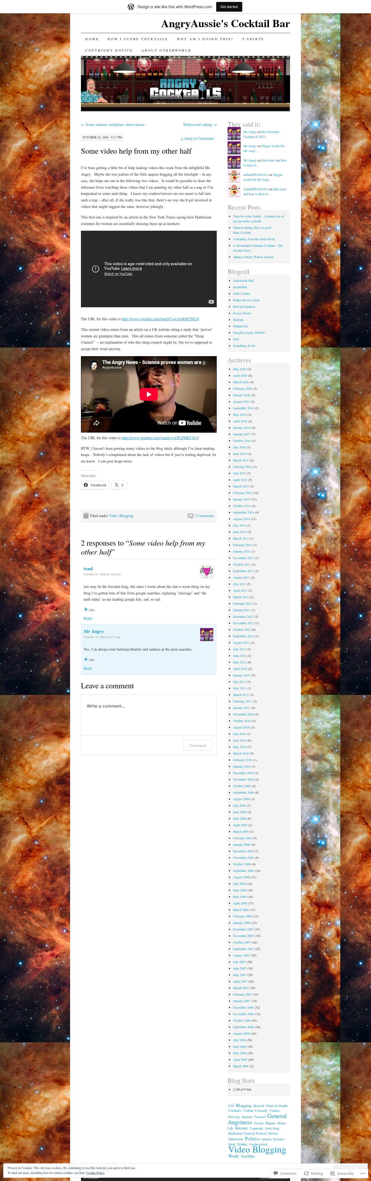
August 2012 (241, 642)
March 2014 (241, 538)
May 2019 (239, 414)
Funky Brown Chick (246, 300)
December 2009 (243, 773)
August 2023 (241, 401)
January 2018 (241, 427)
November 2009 (243, 779)
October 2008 (242, 864)
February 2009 (242, 838)
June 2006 (239, 1046)
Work (233, 1156)
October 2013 (242, 564)
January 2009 (241, 844)
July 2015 (239, 473)
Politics (252, 1138)
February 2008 (242, 916)
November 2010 (243, 714)
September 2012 (243, 636)
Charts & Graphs (277, 1105)
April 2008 (240, 903)
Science (278, 1139)
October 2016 (242, 440)
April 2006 (240, 1059)
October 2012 (242, 629)
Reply (88, 618)
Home (92, 39)
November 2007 (243, 935)
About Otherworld (167, 50)
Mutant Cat (240, 326)
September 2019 (243, 408)
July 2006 (239, 1040)
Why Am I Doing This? (205, 39)
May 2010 (239, 747)
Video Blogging (121, 515)
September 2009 (243, 792)
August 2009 (241, 799)
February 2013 (242, 603)
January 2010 (241, 766)
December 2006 (243, 1007)
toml (88, 568)
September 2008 (243, 870)
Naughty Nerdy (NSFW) (249, 332)
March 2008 (241, 909)
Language (256, 1128)
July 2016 (239, 447)
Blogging (243, 1105)
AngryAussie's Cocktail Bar (225, 23)
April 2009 (240, 825)
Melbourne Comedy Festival (247, 1133)
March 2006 (241, 1066)
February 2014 (242, 545)
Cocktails (235, 1110)
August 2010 (241, 727)
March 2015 (241, 486)
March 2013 (241, 597)
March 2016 (241, 460)
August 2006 (241, 1033)
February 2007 (242, 994)
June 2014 (239, 532)
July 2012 (239, 649)
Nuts (236, 339)
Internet (241, 1128)
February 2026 (242, 388)
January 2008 (241, 922)
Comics (275, 1110)
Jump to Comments (197, 138)
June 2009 (239, 812)
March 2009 (241, 831)
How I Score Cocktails (138, 39)
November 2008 (243, 857)
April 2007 (240, 981)
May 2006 (239, 1053)
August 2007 (241, 955)
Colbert (248, 1110)
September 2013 (243, 571)
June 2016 (239, 453)
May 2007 (239, 975)
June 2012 (239, 655)
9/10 (231, 1105)
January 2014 (241, 551)
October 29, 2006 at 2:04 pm (102, 574)
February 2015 (242, 492)
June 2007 (239, 968)
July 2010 (239, 734)
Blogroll (258, 1105)
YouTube (248, 1156)
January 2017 (241, 434)
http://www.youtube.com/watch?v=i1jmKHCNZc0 (160, 318)
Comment (197, 745)
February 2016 (242, 466)
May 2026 (239, 369)
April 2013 (240, 590)
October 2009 (242, 786)
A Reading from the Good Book (254, 239)
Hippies (271, 1123)
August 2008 (241, 877)
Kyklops (238, 319)
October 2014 (242, 506)
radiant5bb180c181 (255, 174)
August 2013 (241, 577)
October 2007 (242, 942)
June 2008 (239, 890)
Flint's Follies (241, 293)
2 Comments (204, 515)
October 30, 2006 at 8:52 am (102, 637)
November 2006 (243, 1014)
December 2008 (243, 851)
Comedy (261, 1110)
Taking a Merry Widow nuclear (253, 257)
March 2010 (241, 753)
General (259, 1116)
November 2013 (243, 558)
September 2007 (243, 948)
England (247, 1116)
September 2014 (243, 512)
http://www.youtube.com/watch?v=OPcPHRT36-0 (160, 437)
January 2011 (241, 707)
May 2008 (239, 896)
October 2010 (242, 720)
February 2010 (242, 760)
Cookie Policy (95, 1172)
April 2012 (240, 668)
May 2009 (239, 818)
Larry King (272, 1128)
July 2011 (239, 681)
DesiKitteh (240, 287)
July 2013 (239, 584)
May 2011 (239, 688)
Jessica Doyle (242, 313)
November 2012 (243, 623)
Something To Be (244, 345)
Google (259, 1123)
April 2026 (240, 375)
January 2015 (241, 499)
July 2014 (239, 525)
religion (266, 1139)
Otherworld (235, 1139)
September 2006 (243, 1027)
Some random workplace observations (112, 124)
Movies (273, 1133)
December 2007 (243, 929)
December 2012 (243, 616)
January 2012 (241, 675)
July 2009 (239, 805)
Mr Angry (94, 631)
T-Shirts (253, 39)
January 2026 (241, 395)
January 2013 (241, 610)
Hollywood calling (200, 124)
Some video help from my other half (136, 150)
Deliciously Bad (243, 280)
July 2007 (239, 962)
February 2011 (242, 701)
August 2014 (241, 519)
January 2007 (241, 1001)
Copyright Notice (109, 50)
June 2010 (239, 740)
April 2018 (240, 421)
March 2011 (241, 694)
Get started (229, 7)
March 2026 (241, 382)
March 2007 (241, 988)
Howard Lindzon (244, 306)
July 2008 (239, 883)
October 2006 (242, 1020)
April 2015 (240, 479)
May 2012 (239, 662)
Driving (234, 1116)
